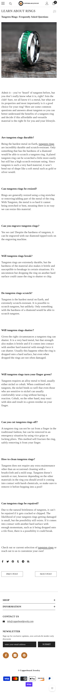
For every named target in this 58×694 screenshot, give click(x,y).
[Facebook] (2, 561)
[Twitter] (7, 561)
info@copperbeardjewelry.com (20, 621)
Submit (46, 644)
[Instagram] (15, 655)
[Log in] (46, 3)
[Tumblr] (18, 561)
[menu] (3, 3)
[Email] (28, 561)
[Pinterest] (13, 561)
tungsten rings (46, 143)
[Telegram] (23, 561)
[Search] (10, 3)
